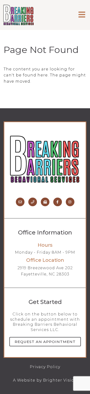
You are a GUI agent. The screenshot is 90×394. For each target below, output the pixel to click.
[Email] (20, 202)
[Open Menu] (81, 15)
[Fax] (45, 202)
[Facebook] (57, 202)
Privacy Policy (45, 367)
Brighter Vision (60, 380)
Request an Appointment (45, 341)
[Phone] (32, 202)
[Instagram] (70, 202)
